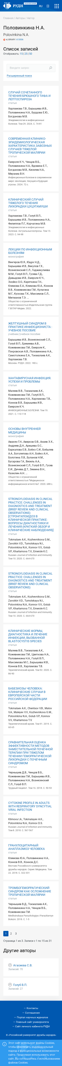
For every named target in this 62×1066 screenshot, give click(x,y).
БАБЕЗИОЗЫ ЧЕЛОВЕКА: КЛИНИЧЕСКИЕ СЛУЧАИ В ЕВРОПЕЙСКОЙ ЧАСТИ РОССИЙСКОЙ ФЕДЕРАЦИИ (27, 693)
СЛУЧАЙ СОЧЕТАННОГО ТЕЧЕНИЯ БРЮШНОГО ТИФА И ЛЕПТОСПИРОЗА (29, 96)
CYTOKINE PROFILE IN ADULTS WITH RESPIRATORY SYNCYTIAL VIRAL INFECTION (30, 806)
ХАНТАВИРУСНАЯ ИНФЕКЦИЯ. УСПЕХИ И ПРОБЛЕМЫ (29, 380)
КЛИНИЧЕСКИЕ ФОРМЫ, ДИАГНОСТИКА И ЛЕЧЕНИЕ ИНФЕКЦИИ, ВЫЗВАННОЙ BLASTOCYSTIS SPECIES (27, 636)
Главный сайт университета (32, 1022)
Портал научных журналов (32, 1017)
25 (25, 53)
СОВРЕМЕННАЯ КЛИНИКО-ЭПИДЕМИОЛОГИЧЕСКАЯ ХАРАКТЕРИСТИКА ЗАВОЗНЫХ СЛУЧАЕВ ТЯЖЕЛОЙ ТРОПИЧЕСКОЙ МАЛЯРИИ (30, 145)
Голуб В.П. (20, 985)
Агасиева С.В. (22, 965)
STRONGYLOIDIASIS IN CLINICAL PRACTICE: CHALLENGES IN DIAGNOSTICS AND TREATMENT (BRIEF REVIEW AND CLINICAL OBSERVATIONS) (30, 580)
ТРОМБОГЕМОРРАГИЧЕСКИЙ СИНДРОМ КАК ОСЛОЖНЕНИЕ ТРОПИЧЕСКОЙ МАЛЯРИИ (29, 891)
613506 (19, 39)
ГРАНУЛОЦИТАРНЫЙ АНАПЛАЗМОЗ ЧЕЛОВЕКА (26, 847)
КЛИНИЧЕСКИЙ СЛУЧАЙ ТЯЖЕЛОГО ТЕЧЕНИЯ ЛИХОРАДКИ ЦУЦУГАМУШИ (28, 203)
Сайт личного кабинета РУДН (32, 1026)
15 (21, 53)
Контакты (32, 1008)
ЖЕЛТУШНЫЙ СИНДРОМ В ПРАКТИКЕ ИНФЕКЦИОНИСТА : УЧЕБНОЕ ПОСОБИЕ (30, 327)
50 (30, 53)
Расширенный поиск (19, 75)
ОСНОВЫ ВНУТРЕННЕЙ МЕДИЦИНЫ (24, 430)
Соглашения (32, 1012)
